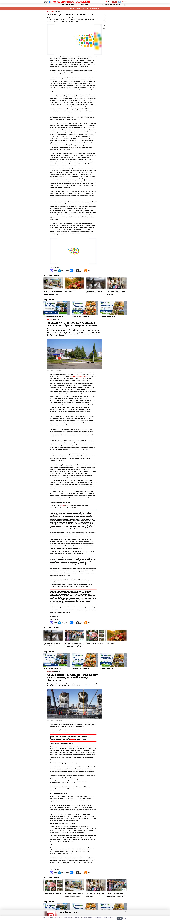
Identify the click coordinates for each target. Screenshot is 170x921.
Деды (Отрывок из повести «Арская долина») (111, 5)
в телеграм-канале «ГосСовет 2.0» (78, 376)
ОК (123, 1)
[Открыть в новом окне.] (53, 270)
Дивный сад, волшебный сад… (68, 4)
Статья (45, 5)
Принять (120, 918)
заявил (72, 739)
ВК (119, 1)
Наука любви (84, 4)
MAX (114, 1)
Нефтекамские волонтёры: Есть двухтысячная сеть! (85, 8)
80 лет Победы (50, 11)
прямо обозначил (64, 505)
